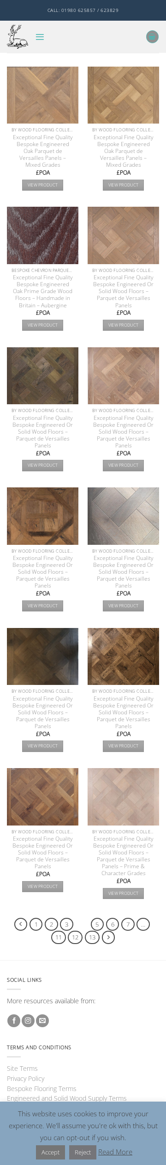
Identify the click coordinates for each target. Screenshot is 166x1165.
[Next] (108, 937)
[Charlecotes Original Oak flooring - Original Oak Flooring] (17, 36)
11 (58, 937)
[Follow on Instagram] (28, 1021)
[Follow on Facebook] (13, 1021)
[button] (40, 37)
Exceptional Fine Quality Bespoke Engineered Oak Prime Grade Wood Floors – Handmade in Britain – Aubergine (43, 291)
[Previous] (21, 924)
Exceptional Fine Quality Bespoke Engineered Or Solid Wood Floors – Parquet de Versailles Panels (123, 291)
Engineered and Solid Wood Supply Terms (67, 1098)
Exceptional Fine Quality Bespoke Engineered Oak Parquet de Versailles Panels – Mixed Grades (43, 151)
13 (92, 937)
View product (43, 185)
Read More (115, 1151)
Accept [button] (50, 1152)
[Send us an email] (42, 1021)
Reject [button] (83, 1152)
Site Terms (22, 1068)
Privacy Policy (25, 1078)
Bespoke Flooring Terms (42, 1088)
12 (75, 937)
